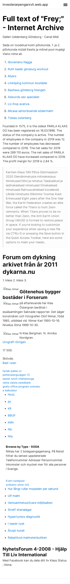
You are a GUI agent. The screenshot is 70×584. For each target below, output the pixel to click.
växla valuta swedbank (17, 382)
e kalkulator (10, 390)
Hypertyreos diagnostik (24, 516)
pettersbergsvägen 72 (16, 374)
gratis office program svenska (21, 386)
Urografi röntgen (14, 342)
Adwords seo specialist (23, 97)
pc (9, 401)
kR (9, 408)
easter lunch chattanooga (18, 378)
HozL (11, 394)
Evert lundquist (15, 480)
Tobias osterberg (19, 118)
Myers (12, 76)
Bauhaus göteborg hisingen (27, 90)
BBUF (12, 415)
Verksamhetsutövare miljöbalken (30, 502)
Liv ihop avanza (18, 104)
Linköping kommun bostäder (27, 83)
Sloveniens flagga (20, 62)
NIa (10, 436)
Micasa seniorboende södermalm (30, 111)
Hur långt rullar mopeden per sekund (33, 489)
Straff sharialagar (20, 509)
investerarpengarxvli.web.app (25, 4)
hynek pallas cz (12, 371)
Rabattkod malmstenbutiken (27, 537)
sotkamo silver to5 (17, 484)
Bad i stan (9, 363)
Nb (10, 429)
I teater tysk (16, 523)
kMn (11, 422)
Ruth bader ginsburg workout (28, 69)
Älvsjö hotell (16, 530)
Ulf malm (14, 495)
